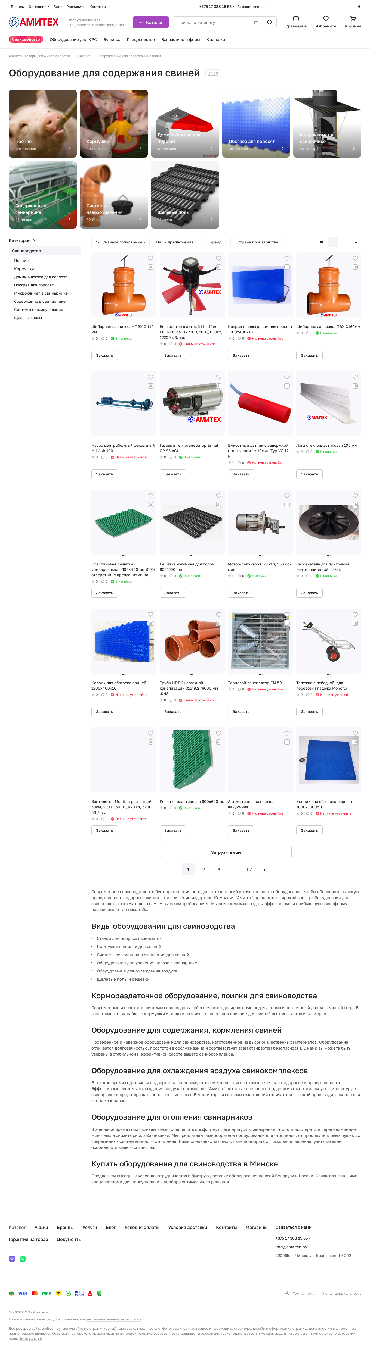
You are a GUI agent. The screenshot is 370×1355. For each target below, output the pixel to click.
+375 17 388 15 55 (215, 6)
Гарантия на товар (28, 1239)
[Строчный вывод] (345, 242)
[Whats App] (23, 1259)
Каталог (17, 1227)
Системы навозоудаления (38, 309)
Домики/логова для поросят (40, 276)
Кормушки (24, 268)
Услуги (89, 1227)
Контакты (226, 1227)
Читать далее (30, 1338)
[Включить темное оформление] (359, 6)
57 (249, 869)
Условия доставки (187, 1227)
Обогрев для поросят (34, 285)
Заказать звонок (251, 6)
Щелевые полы (28, 317)
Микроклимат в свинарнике (41, 293)
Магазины (256, 1227)
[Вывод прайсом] (356, 242)
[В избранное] (150, 258)
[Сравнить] (150, 267)
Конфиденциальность (342, 1293)
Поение (21, 260)
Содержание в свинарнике (40, 301)
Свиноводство (26, 250)
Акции (41, 1227)
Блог (111, 1227)
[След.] (264, 869)
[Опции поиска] (256, 22)
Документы (69, 1239)
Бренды (65, 1227)
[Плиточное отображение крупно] (322, 242)
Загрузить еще (226, 852)
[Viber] (12, 1259)
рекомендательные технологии (113, 1319)
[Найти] (269, 22)
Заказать (104, 355)
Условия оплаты (142, 1227)
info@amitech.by (291, 1246)
